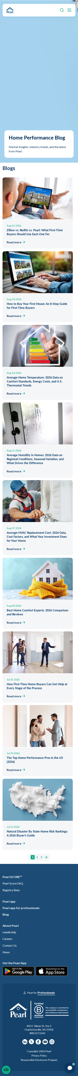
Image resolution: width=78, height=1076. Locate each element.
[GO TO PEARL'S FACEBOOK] (38, 1043)
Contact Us (10, 945)
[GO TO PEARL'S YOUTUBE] (45, 1043)
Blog (6, 914)
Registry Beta (11, 890)
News (6, 952)
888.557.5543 (37, 1033)
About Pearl (11, 925)
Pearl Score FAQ (13, 883)
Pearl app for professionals (21, 908)
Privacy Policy (39, 1055)
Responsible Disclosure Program (39, 1059)
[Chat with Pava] (69, 1067)
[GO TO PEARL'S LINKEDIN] (24, 1043)
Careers (7, 938)
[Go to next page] (45, 857)
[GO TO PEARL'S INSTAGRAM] (51, 1043)
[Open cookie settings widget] (6, 1070)
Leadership (9, 932)
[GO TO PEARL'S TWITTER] (31, 1043)
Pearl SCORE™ (12, 877)
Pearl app (9, 901)
